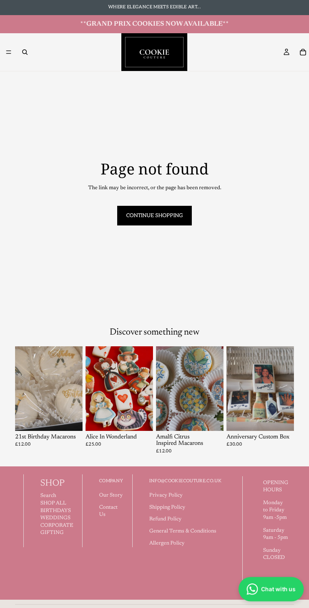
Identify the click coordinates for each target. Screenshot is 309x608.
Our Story (111, 495)
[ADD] (141, 419)
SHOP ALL (53, 503)
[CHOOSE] (71, 419)
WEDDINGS (55, 518)
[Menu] (8, 52)
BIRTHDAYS (55, 511)
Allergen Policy (167, 543)
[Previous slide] (23, 388)
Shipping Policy (167, 507)
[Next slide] (74, 388)
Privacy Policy (166, 495)
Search (48, 495)
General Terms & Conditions (182, 531)
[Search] (25, 52)
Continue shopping (154, 215)
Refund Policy (165, 519)
